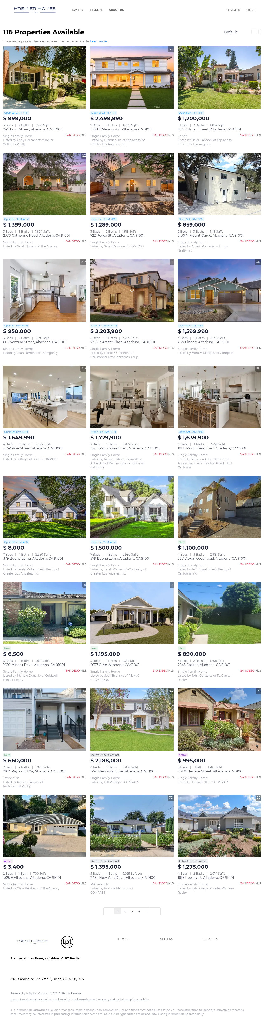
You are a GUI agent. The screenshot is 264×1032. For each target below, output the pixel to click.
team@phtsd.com (51, 971)
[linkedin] (27, 1021)
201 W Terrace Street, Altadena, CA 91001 (211, 771)
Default (231, 32)
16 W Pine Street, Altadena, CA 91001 (33, 448)
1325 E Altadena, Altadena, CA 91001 (32, 878)
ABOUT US (116, 9)
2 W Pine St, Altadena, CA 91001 (203, 342)
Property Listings (108, 999)
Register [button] (233, 10)
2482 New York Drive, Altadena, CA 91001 (123, 878)
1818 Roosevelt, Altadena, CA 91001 (206, 878)
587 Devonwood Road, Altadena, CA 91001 (212, 558)
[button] (34, 10)
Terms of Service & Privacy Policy (30, 999)
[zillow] (39, 1021)
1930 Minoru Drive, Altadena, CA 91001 (34, 665)
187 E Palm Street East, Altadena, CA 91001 (124, 448)
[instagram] (51, 1021)
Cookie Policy (61, 999)
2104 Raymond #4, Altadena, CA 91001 (34, 771)
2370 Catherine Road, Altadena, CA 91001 (36, 236)
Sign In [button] (252, 10)
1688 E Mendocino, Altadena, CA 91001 (121, 129)
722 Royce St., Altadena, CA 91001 (117, 236)
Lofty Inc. (32, 993)
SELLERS (96, 9)
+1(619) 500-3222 (22, 971)
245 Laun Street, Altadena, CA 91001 (32, 129)
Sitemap (126, 999)
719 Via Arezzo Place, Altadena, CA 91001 (122, 342)
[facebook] (15, 1021)
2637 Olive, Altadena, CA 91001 (114, 665)
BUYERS (78, 9)
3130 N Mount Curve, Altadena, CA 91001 (211, 236)
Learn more (98, 41)
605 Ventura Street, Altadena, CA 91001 (35, 342)
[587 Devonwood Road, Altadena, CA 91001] (219, 507)
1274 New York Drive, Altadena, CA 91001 (123, 771)
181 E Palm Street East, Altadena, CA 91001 (212, 448)
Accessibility (141, 999)
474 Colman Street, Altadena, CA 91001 (209, 129)
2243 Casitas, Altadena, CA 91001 (204, 665)
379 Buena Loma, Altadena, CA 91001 (33, 558)
